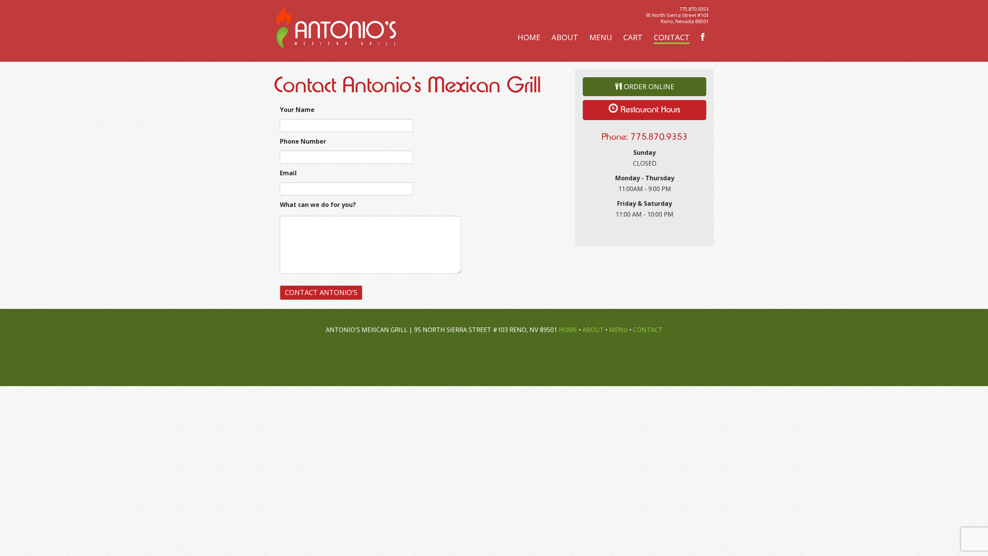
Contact (672, 37)
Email (288, 173)
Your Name (297, 109)
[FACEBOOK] (702, 37)
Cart (633, 37)
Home (529, 37)
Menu (600, 37)
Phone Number (303, 141)
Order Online (648, 86)
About (565, 37)
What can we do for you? (318, 204)
